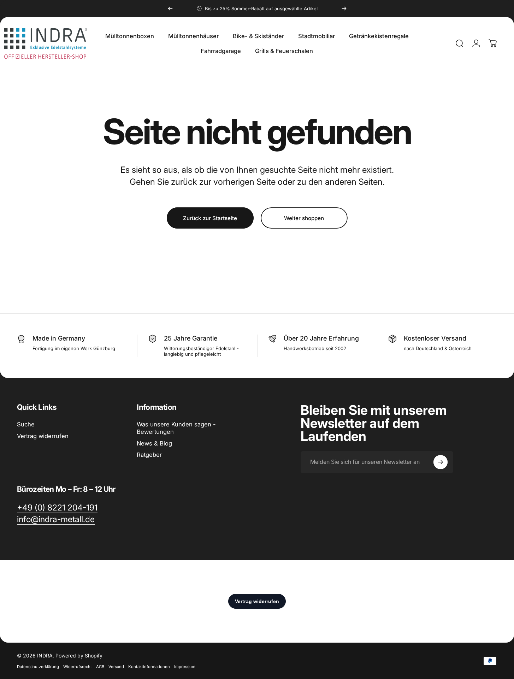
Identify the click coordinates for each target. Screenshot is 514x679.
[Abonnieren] (440, 462)
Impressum (184, 666)
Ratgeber (149, 454)
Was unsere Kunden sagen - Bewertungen (176, 428)
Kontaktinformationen (149, 666)
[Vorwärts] (344, 8)
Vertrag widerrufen (43, 435)
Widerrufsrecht (77, 666)
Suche (26, 424)
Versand (116, 666)
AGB (100, 666)
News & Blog (154, 443)
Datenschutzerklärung (38, 666)
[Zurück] (170, 8)
